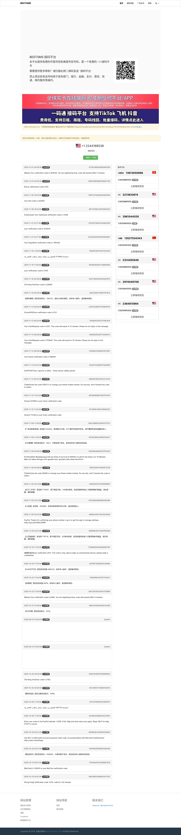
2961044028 (131, 216)
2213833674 (130, 194)
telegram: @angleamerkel (102, 805)
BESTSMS (25, 3)
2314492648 (131, 260)
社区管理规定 (25, 809)
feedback (24, 816)
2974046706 (131, 281)
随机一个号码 (91, 157)
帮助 (149, 3)
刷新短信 (91, 151)
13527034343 (133, 238)
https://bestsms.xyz (53, 831)
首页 (121, 3)
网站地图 (59, 809)
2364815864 (131, 303)
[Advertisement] (90, 34)
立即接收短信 (137, 186)
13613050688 (134, 172)
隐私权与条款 (25, 805)
